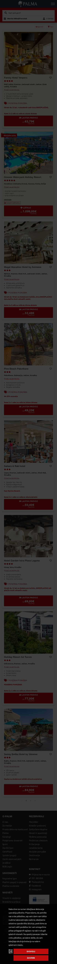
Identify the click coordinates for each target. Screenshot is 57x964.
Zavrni (31, 958)
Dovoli (31, 951)
